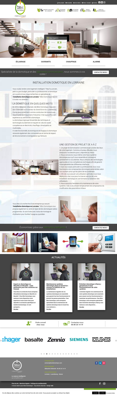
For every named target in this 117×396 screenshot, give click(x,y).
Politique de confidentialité (39, 383)
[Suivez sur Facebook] (96, 363)
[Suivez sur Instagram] (103, 363)
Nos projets (61, 2)
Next (116, 341)
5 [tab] (52, 354)
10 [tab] (66, 354)
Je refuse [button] (102, 393)
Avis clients (77, 2)
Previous (1, 341)
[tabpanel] (13, 339)
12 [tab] (71, 354)
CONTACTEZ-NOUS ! (100, 72)
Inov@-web (50, 385)
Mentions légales (25, 383)
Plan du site (15, 383)
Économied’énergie (62, 10)
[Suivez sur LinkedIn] (100, 363)
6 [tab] (55, 354)
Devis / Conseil (86, 2)
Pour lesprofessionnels (101, 10)
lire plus (16, 309)
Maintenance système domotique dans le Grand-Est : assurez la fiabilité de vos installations (57, 286)
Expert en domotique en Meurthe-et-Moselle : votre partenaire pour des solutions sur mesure (26, 286)
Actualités (69, 2)
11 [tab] (69, 354)
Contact (95, 2)
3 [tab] (47, 354)
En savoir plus (110, 393)
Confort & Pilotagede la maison (48, 10)
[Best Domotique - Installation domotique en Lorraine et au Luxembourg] (15, 251)
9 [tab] (63, 354)
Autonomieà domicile (75, 10)
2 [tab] (44, 354)
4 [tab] (49, 354)
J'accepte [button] (95, 393)
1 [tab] (41, 354)
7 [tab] (58, 354)
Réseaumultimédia (88, 10)
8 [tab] (60, 354)
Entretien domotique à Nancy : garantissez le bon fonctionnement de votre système (90, 286)
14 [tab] (77, 354)
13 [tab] (74, 354)
